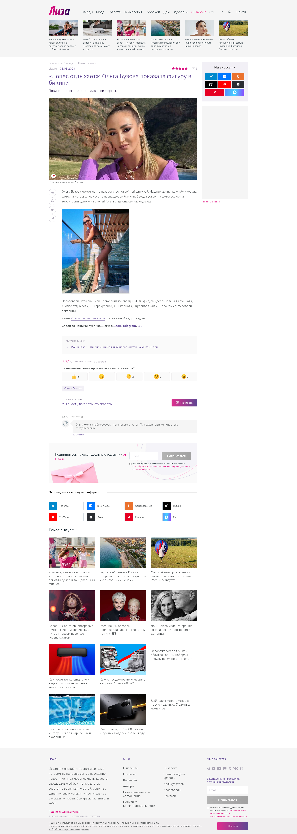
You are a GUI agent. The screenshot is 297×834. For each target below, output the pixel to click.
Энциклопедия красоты (174, 776)
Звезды (87, 12)
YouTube (64, 517)
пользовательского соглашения (146, 466)
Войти (241, 12)
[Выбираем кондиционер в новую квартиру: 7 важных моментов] (174, 695)
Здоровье (180, 12)
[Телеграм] (211, 76)
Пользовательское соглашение (136, 794)
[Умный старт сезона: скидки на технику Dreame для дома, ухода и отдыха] (97, 28)
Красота (114, 12)
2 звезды (177, 68)
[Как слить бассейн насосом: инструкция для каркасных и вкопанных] (72, 709)
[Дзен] (238, 84)
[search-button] (229, 11)
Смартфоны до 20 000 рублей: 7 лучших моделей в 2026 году (122, 731)
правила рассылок (142, 469)
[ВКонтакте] (224, 76)
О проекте (130, 768)
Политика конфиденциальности (139, 804)
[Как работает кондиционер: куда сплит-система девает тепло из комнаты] (72, 659)
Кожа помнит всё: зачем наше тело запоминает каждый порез (199, 42)
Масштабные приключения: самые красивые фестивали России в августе (231, 44)
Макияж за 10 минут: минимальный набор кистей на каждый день (115, 347)
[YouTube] (224, 84)
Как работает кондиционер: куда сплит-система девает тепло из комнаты (69, 683)
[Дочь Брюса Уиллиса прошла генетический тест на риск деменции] (174, 605)
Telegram (129, 326)
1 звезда (173, 68)
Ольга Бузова (73, 388)
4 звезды (183, 68)
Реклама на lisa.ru (211, 202)
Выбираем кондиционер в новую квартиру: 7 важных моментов (170, 704)
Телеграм (64, 505)
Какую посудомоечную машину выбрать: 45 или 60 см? (122, 681)
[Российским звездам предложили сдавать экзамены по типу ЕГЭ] (123, 605)
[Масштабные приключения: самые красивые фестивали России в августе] (233, 28)
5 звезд (186, 68)
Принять (233, 825)
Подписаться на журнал (64, 811)
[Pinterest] (214, 92)
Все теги (170, 796)
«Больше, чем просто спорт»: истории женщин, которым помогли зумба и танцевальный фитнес (131, 44)
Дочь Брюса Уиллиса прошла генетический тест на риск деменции (171, 630)
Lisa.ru (53, 68)
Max (175, 517)
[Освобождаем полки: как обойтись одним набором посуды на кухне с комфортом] (174, 645)
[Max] (235, 92)
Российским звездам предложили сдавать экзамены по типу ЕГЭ (122, 630)
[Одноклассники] (238, 76)
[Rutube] (211, 84)
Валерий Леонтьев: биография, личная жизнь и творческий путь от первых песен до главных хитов (71, 631)
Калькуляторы (174, 784)
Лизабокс (198, 12)
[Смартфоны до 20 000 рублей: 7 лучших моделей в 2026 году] (123, 709)
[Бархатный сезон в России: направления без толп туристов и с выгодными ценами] (165, 28)
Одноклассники (144, 505)
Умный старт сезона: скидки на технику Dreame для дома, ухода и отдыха (96, 44)
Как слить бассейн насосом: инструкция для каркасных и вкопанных (70, 733)
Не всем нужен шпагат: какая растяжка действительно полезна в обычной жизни (62, 44)
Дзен (117, 326)
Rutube (177, 505)
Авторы (128, 786)
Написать (186, 402)
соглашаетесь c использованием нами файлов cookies (123, 825)
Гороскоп (153, 12)
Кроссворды (172, 790)
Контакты (130, 780)
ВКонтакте (103, 505)
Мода (100, 12)
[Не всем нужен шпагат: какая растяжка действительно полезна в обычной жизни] (63, 28)
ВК (140, 326)
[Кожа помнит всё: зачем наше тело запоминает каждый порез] (199, 28)
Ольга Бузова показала (88, 318)
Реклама (129, 774)
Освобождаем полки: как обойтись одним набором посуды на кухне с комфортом (173, 655)
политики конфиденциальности (175, 466)
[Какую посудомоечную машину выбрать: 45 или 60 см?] (123, 659)
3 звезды (180, 68)
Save (53, 175)
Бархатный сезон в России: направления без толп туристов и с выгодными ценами (165, 44)
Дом (166, 12)
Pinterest (140, 517)
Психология (133, 12)
